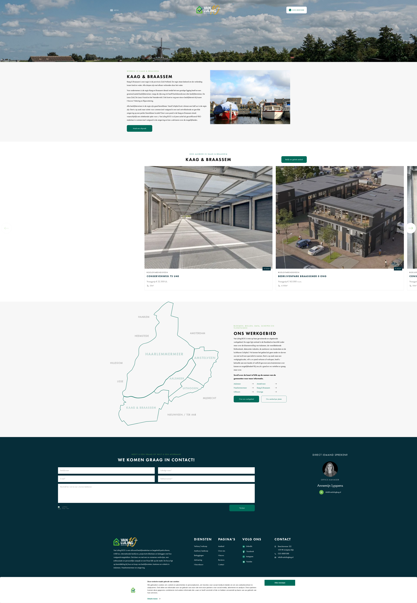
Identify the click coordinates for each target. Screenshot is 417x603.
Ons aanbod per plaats (274, 399)
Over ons (221, 551)
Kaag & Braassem (263, 388)
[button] (410, 228)
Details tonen (152, 599)
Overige (260, 392)
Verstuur (242, 508)
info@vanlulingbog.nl (333, 492)
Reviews (221, 560)
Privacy (63, 508)
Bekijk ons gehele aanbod (294, 159)
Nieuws (221, 555)
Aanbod (221, 546)
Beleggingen (199, 555)
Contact (221, 564)
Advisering (198, 560)
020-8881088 (283, 553)
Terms (68, 508)
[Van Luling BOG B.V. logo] (208, 10)
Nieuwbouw (198, 564)
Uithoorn (237, 392)
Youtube (249, 561)
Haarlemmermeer (240, 388)
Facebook (250, 551)
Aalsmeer (237, 384)
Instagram (249, 556)
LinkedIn (249, 546)
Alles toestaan (280, 583)
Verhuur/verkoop (200, 546)
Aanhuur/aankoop (201, 551)
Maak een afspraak (139, 128)
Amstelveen (261, 384)
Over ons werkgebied (246, 399)
